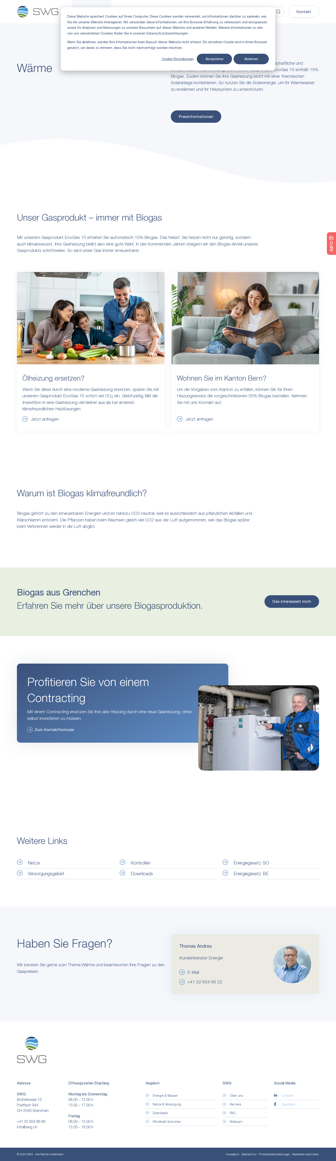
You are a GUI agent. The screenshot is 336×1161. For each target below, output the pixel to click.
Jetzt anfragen (45, 419)
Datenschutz (249, 1154)
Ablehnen (251, 59)
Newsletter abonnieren (305, 1154)
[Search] (278, 11)
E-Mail (193, 972)
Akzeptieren (214, 59)
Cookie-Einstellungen (178, 59)
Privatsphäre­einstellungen (274, 1154)
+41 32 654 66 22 (204, 981)
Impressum (232, 1154)
